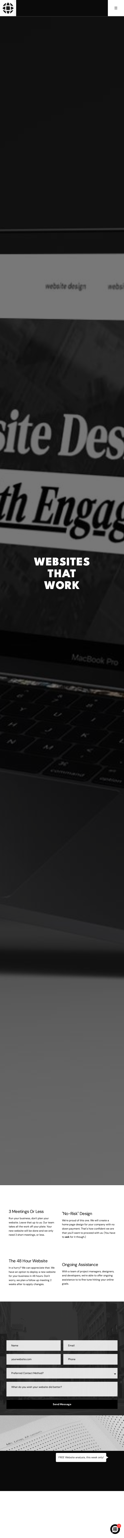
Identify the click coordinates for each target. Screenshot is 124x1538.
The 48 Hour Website (28, 1261)
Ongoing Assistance (80, 1264)
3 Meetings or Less (26, 1211)
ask (67, 1237)
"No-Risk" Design (77, 1213)
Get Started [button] (62, 641)
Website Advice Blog (61, 1495)
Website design (37, 603)
